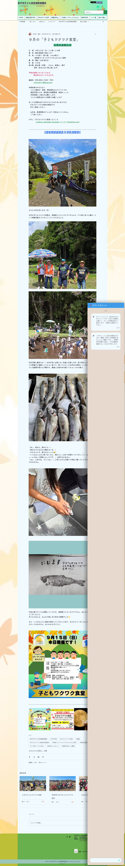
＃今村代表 (53, 739)
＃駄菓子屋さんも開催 (68, 746)
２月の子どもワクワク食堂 (32, 795)
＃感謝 (78, 739)
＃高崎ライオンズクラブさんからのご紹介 (64, 742)
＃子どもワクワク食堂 (66, 739)
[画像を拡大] (40, 719)
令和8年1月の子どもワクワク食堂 (62, 796)
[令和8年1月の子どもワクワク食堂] (62, 783)
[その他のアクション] (95, 34)
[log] (105, 582)
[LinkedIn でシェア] (38, 757)
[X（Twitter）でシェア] (34, 757)
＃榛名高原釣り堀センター (87, 742)
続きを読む (83, 21)
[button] (103, 21)
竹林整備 (22, 21)
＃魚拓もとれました (53, 746)
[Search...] (105, 12)
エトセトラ (51, 21)
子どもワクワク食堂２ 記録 (38, 750)
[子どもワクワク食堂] (67, 837)
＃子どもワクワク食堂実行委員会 (39, 742)
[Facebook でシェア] (29, 757)
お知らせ (42, 21)
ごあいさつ (32, 21)
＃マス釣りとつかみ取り (37, 746)
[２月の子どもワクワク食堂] (33, 783)
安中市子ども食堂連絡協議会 (32, 3)
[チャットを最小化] (120, 305)
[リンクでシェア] (43, 757)
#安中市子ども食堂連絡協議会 (38, 739)
